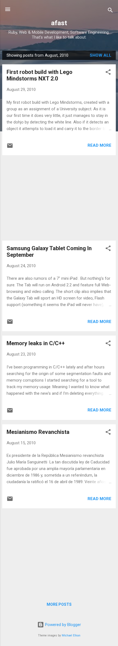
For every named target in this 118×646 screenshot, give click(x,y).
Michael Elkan (71, 635)
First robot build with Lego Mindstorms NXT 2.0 (39, 75)
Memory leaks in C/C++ (36, 343)
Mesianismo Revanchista (38, 432)
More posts (59, 604)
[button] (108, 73)
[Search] (110, 11)
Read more (99, 145)
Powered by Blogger (62, 624)
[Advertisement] (59, 198)
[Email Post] (10, 147)
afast (59, 23)
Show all (100, 55)
